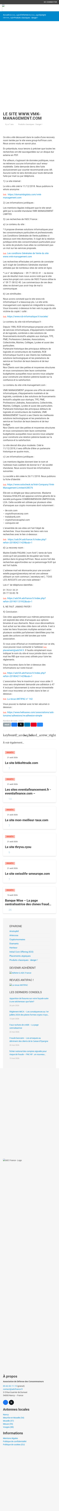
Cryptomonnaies (17, 939)
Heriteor (13, 947)
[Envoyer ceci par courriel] (7, 725)
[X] (11, 1402)
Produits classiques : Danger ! (30, 124)
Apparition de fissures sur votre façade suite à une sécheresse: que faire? (28, 1000)
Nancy (6, 1414)
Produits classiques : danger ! (26, 18)
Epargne (42, 15)
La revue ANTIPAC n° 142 (20, 699)
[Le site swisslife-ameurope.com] (29, 871)
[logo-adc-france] (29, 1265)
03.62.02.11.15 (10, 1386)
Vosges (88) (8, 1427)
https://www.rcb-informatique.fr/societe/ (27, 316)
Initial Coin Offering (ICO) (21, 952)
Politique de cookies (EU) (14, 1444)
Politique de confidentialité (14, 1441)
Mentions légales (10, 1438)
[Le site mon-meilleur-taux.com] (29, 817)
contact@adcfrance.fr (13, 1389)
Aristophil (14, 931)
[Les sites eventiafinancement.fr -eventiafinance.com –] (29, 789)
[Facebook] (5, 1402)
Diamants (14, 943)
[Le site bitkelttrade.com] (29, 760)
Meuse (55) (8, 1424)
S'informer (24, 15)
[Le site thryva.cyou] (29, 844)
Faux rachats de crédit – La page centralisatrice (24, 1026)
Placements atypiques (20, 956)
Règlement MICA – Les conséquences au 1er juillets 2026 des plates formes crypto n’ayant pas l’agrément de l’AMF (29, 1013)
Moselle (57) (8, 1421)
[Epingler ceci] (34, 725)
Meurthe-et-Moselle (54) (13, 1418)
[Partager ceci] (14, 725)
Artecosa (13, 935)
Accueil (6, 15)
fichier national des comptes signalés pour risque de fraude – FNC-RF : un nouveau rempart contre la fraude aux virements (28, 1053)
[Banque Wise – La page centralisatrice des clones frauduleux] (29, 900)
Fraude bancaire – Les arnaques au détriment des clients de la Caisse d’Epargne (28, 1039)
